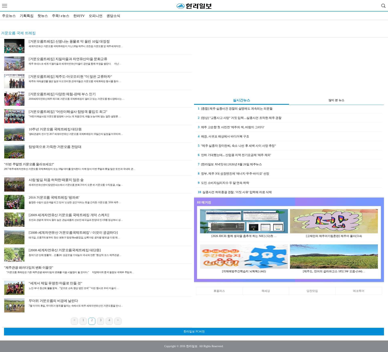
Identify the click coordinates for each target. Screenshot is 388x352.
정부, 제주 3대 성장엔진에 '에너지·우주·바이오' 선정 (233, 173)
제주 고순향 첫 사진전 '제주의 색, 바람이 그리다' (231, 127)
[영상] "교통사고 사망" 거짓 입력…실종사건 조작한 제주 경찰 (239, 117)
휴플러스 (219, 290)
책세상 (265, 290)
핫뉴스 (43, 16)
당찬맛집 (312, 290)
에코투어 (358, 290)
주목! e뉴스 (60, 16)
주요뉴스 (9, 16)
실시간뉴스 (241, 100)
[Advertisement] (289, 66)
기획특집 (27, 16)
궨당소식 (113, 16)
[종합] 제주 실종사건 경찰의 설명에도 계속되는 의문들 (235, 108)
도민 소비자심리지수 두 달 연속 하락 (223, 182)
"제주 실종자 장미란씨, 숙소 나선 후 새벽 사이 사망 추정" (237, 145)
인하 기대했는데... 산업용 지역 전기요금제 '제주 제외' (234, 155)
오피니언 (95, 16)
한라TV (79, 16)
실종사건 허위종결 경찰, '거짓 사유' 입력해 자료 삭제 (235, 192)
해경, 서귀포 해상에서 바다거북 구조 (26, 25)
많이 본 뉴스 (336, 100)
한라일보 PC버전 (194, 331)
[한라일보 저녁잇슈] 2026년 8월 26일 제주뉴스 (230, 164)
